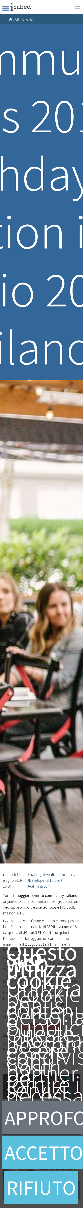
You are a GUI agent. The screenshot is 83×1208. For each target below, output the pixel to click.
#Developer (36, 880)
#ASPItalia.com (39, 886)
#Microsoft (54, 880)
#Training (34, 874)
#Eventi (48, 874)
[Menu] (77, 8)
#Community (65, 874)
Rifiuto (41, 1187)
